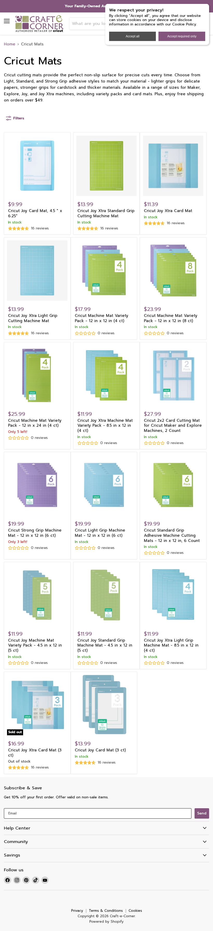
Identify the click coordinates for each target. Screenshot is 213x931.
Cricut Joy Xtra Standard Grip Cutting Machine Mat (106, 213)
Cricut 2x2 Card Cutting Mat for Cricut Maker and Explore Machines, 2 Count (173, 425)
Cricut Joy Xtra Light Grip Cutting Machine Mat (32, 318)
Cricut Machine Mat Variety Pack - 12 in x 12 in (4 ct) (101, 318)
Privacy (77, 910)
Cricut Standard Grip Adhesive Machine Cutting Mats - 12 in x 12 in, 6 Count (172, 535)
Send (202, 813)
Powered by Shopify (106, 921)
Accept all (132, 36)
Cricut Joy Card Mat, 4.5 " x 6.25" (35, 213)
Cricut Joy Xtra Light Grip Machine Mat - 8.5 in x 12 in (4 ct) (171, 645)
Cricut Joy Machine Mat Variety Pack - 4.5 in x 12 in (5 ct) (35, 645)
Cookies (135, 910)
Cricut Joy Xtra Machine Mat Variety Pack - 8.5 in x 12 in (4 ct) (105, 425)
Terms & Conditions (106, 910)
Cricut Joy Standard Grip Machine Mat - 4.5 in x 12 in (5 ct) (104, 645)
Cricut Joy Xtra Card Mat (168, 211)
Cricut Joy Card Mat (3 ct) (100, 750)
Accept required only (181, 36)
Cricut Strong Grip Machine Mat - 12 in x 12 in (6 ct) (35, 532)
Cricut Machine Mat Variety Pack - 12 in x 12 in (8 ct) (170, 318)
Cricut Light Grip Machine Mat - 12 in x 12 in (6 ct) (100, 532)
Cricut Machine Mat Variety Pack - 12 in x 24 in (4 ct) (35, 423)
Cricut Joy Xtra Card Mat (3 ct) (35, 752)
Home (9, 44)
